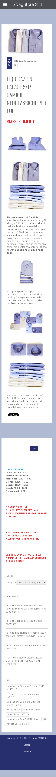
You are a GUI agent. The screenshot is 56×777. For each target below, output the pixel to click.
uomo (36, 60)
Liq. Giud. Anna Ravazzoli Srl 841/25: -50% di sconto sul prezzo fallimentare (26, 634)
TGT (45, 719)
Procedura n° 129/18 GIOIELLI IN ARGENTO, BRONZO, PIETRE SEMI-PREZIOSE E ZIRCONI (24, 659)
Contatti (27, 751)
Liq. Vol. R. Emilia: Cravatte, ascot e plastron (26, 645)
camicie (30, 60)
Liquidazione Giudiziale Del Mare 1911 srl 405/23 (25, 688)
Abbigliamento (20, 60)
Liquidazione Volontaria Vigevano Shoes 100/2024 (23, 703)
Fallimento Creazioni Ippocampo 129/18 (23, 695)
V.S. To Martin (13, 710)
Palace (17, 64)
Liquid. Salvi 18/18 (31, 710)
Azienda (27, 745)
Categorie (11, 582)
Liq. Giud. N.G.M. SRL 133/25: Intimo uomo (24, 620)
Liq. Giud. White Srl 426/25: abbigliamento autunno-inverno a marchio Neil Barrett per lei (26, 608)
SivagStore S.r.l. (28, 4)
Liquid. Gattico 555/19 (18, 714)
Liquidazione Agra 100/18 (19, 719)
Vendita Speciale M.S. (17, 724)
